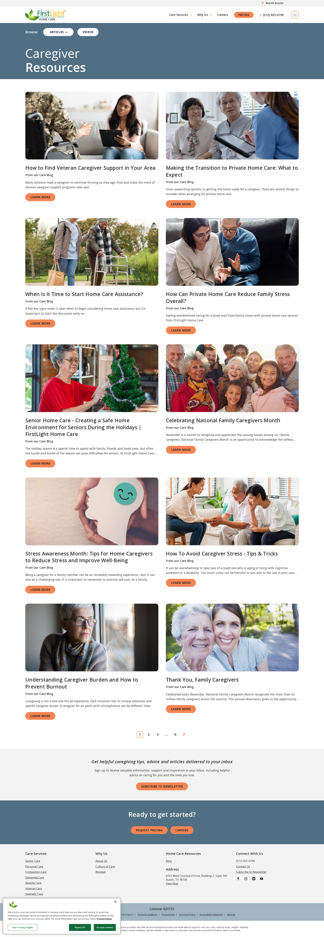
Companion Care (36, 872)
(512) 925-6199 (273, 15)
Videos (88, 32)
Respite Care (33, 883)
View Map (172, 883)
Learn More (40, 197)
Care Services (178, 15)
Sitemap (231, 914)
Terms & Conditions (147, 914)
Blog (169, 861)
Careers (222, 15)
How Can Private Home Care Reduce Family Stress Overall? (228, 297)
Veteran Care (33, 888)
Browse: (31, 32)
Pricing (243, 15)
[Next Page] (184, 734)
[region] (62, 916)
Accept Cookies (105, 927)
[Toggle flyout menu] (295, 15)
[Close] (115, 901)
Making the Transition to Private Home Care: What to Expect (232, 171)
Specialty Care (34, 894)
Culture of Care (105, 866)
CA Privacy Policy (187, 914)
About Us (101, 861)
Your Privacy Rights (22, 927)
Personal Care (34, 866)
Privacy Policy (168, 914)
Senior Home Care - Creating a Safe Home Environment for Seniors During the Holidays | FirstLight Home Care (83, 427)
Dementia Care (34, 877)
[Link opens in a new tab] (91, 125)
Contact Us (243, 866)
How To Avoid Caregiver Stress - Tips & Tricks (222, 553)
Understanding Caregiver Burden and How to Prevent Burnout (81, 683)
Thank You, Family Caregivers (202, 679)
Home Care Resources (183, 853)
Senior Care (32, 861)
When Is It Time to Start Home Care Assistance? (84, 294)
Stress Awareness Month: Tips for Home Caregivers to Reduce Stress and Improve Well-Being (89, 557)
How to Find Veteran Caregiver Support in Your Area (90, 167)
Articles (57, 32)
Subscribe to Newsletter (162, 786)
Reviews (101, 872)
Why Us (202, 15)
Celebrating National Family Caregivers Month (223, 420)
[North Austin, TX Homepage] (45, 14)
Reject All (80, 927)
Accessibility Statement (211, 914)
